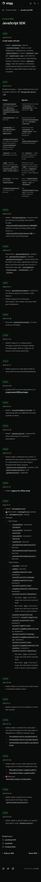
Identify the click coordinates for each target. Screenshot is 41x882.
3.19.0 (5, 813)
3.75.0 (5, 335)
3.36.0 (5, 449)
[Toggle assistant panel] (35, 4)
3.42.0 (5, 426)
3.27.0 (5, 756)
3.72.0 (5, 361)
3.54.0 (5, 402)
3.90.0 (5, 314)
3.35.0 (5, 483)
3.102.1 (5, 210)
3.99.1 (5, 283)
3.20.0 (5, 789)
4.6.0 (5, 34)
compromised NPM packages (16, 392)
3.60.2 (5, 382)
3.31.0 (5, 699)
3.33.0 (5, 679)
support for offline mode (20, 491)
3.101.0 (5, 246)
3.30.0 (5, 720)
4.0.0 (5, 82)
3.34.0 (5, 501)
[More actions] (38, 3)
